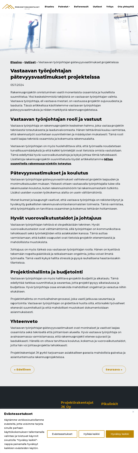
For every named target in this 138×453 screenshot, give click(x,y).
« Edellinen (22, 369)
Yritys (109, 6)
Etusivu (49, 6)
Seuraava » (114, 369)
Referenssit (81, 6)
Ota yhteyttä (126, 6)
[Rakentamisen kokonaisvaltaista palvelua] (21, 6)
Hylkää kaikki (91, 434)
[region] (69, 431)
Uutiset (97, 6)
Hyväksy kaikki (120, 434)
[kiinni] (134, 412)
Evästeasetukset (62, 434)
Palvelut (63, 6)
